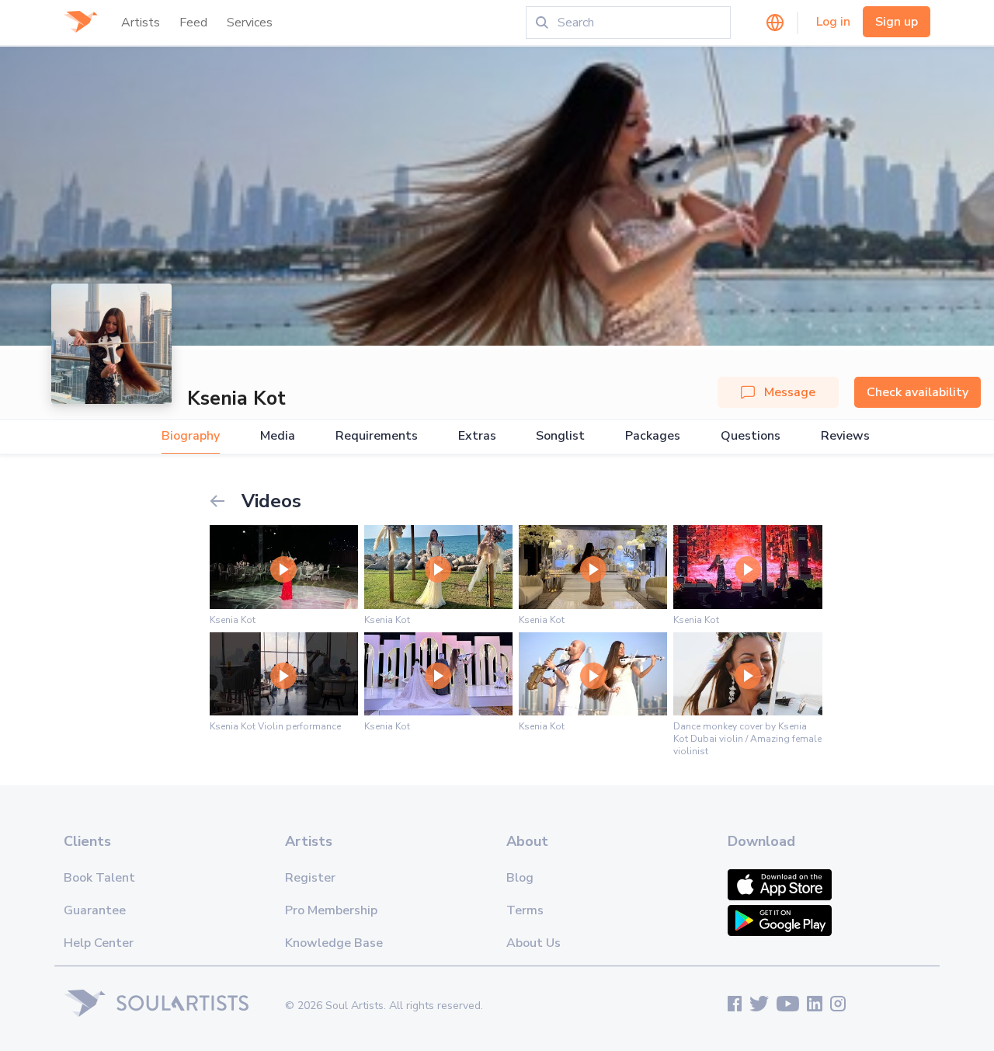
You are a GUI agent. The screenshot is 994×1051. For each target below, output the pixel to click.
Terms (525, 910)
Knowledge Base (334, 943)
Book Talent (99, 878)
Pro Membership (331, 910)
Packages (652, 436)
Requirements (376, 436)
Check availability (917, 392)
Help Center (99, 943)
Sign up (896, 21)
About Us (533, 943)
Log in (833, 21)
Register (310, 878)
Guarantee (95, 910)
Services (250, 22)
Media (277, 436)
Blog (519, 878)
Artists (140, 22)
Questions (750, 436)
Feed (193, 22)
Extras (477, 436)
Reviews (845, 436)
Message (789, 392)
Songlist (560, 436)
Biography (191, 436)
